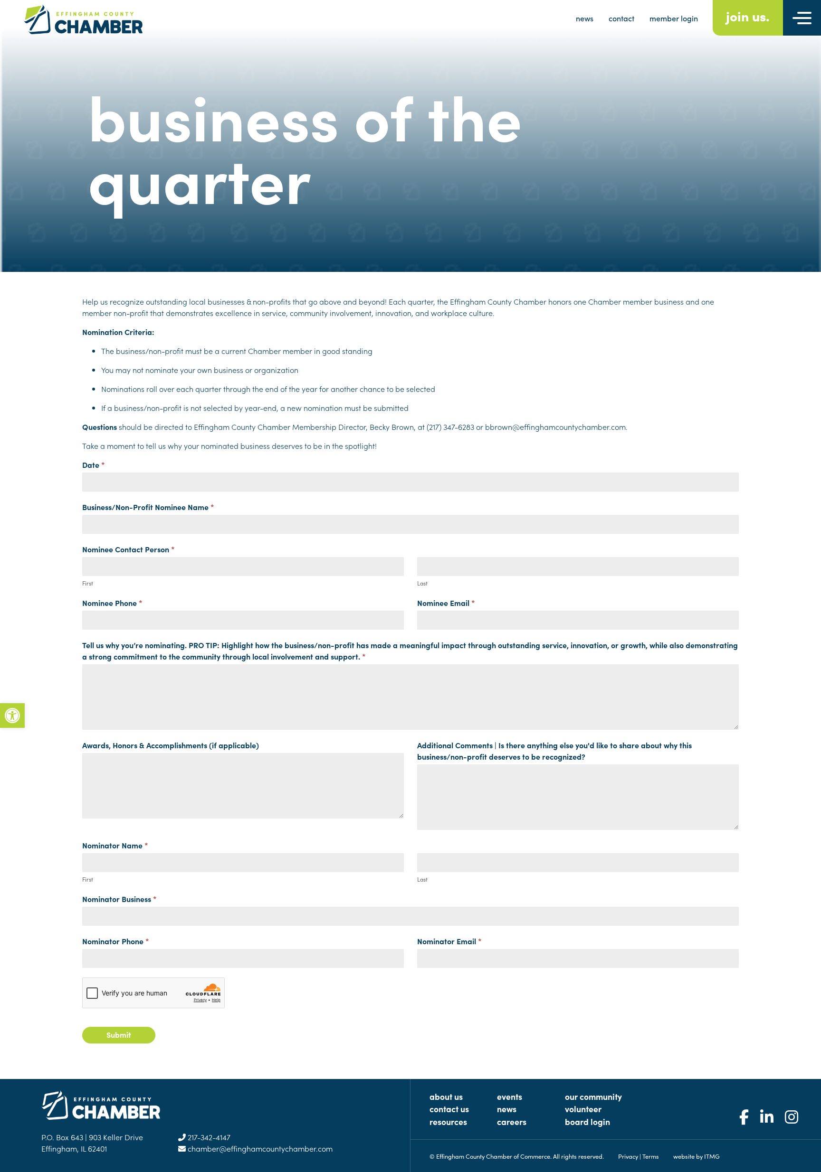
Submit (118, 1034)
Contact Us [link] (449, 1109)
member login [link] (673, 18)
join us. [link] (748, 15)
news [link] (584, 18)
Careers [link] (511, 1121)
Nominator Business (119, 898)
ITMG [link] (712, 1156)
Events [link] (509, 1096)
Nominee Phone (112, 602)
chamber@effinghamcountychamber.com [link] (259, 1148)
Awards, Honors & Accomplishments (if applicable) (170, 745)
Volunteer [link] (583, 1109)
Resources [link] (448, 1121)
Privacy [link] (628, 1156)
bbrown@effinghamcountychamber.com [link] (555, 426)
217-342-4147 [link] (208, 1137)
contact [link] (621, 18)
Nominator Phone (115, 941)
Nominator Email (449, 941)
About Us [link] (446, 1096)
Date (93, 464)
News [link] (506, 1109)
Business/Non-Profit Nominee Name (148, 507)
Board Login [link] (587, 1121)
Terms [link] (650, 1156)
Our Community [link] (593, 1096)
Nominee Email (446, 602)
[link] (12, 715)
